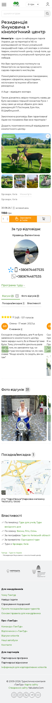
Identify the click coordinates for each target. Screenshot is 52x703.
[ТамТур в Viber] (26, 695)
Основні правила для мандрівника (21, 613)
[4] (10, 317)
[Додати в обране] (48, 136)
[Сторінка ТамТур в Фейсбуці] (14, 695)
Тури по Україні (15, 553)
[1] (2, 317)
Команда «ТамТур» (12, 626)
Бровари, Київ (20, 544)
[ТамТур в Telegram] (32, 695)
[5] (13, 317)
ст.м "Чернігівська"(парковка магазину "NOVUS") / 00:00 (23, 500)
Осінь (33, 531)
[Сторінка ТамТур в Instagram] (20, 695)
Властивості (34, 303)
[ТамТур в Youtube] (38, 695)
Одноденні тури (30, 539)
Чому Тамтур (8, 595)
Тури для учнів (27, 522)
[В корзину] (44, 219)
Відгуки (8, 296)
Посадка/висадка (13, 303)
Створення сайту (18, 688)
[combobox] (22, 13)
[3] (8, 317)
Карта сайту (31, 684)
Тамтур (4, 553)
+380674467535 (31, 270)
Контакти (6, 645)
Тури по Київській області (35, 535)
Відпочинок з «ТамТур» (14, 631)
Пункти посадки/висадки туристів (20, 609)
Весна (20, 531)
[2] (5, 317)
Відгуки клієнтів (10, 635)
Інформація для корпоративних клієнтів (24, 667)
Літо (27, 531)
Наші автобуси (9, 640)
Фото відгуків (30, 296)
